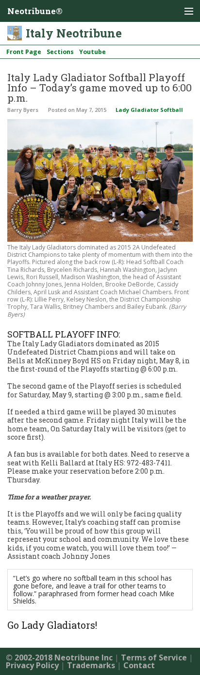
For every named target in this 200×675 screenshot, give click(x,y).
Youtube (92, 52)
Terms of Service (154, 657)
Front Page (23, 52)
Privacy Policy (32, 665)
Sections (60, 52)
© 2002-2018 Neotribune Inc (59, 657)
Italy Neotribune (74, 33)
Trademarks (91, 665)
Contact (139, 665)
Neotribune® (35, 11)
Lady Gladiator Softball (149, 109)
